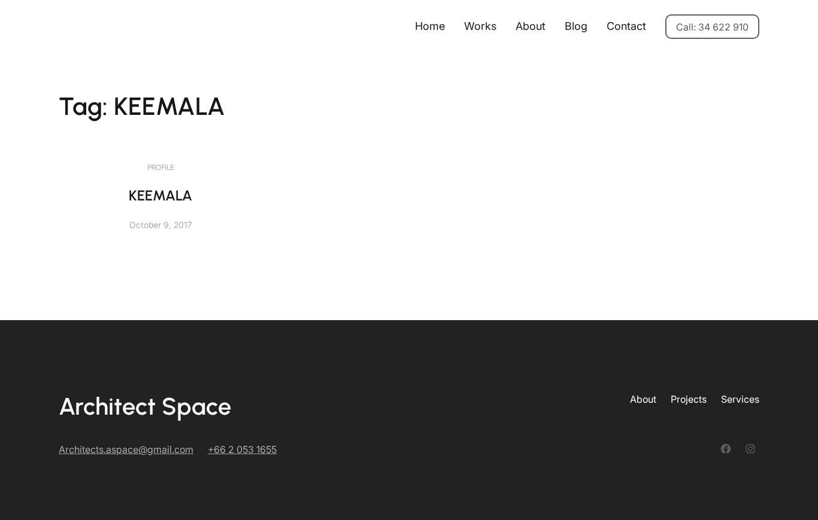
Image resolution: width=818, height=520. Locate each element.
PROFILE (160, 167)
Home (430, 26)
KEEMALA (160, 195)
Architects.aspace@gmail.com (126, 449)
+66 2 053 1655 (242, 449)
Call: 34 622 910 (712, 27)
